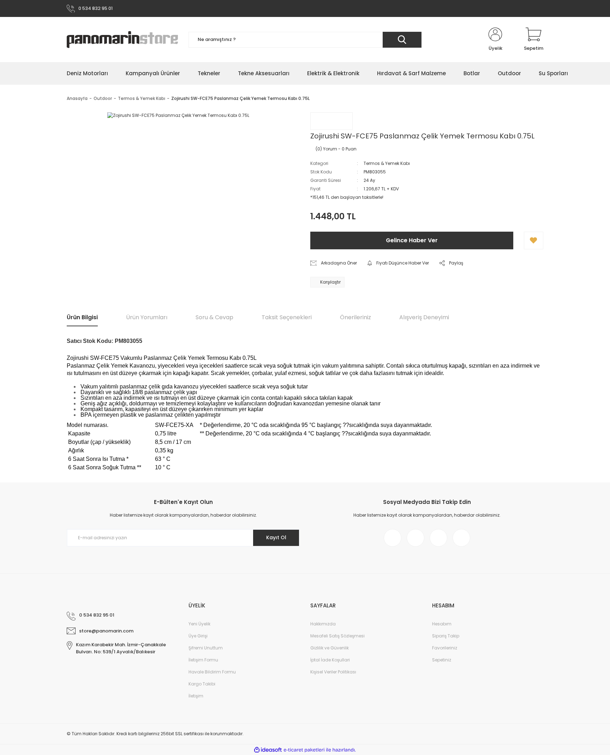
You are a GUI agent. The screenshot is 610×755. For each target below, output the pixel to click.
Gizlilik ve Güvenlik (329, 648)
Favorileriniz (444, 648)
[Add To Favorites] (533, 240)
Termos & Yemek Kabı (387, 163)
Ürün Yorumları (146, 317)
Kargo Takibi (202, 684)
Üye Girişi (198, 636)
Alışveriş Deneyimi (424, 317)
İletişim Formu (203, 660)
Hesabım (441, 624)
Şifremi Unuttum (206, 648)
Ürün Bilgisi (82, 317)
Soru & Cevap (214, 317)
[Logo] (122, 39)
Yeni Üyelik (199, 624)
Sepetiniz (441, 660)
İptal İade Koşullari (330, 660)
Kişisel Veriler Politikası (333, 672)
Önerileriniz (355, 317)
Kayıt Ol (276, 537)
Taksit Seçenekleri (287, 317)
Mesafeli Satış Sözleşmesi (337, 636)
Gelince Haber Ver (412, 240)
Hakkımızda (323, 624)
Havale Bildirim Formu (212, 672)
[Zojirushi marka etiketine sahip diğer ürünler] (331, 121)
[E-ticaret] (304, 750)
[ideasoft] (268, 750)
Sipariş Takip (445, 636)
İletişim (196, 696)
